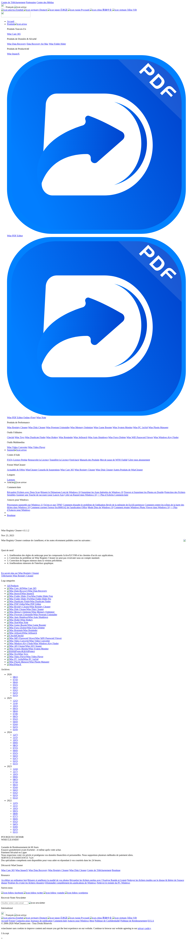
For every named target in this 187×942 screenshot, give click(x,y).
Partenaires (31, 2)
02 (15, 693)
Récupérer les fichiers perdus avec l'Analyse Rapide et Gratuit (98, 880)
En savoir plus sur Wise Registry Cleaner (20, 573)
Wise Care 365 (8, 870)
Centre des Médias (45, 2)
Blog (92, 921)
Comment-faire (60, 921)
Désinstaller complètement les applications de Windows (70, 883)
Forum (12, 921)
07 (15, 679)
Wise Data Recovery (37, 870)
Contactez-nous (23, 921)
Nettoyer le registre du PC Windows (113, 883)
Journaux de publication (42, 921)
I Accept (5, 933)
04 (15, 687)
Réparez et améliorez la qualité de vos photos (48, 880)
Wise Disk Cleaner (77, 870)
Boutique (11, 515)
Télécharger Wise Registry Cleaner (17, 575)
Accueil (4, 921)
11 (15, 703)
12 (15, 700)
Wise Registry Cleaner (58, 870)
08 (15, 677)
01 (15, 695)
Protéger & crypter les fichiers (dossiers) (26, 883)
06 (15, 682)
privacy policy (144, 928)
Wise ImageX (21, 870)
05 (15, 685)
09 (15, 708)
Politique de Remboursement (133, 921)
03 (15, 690)
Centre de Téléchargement (13, 2)
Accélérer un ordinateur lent (14, 880)
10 (15, 706)
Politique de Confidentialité (107, 921)
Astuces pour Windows (78, 921)
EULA (151, 921)
